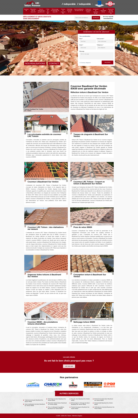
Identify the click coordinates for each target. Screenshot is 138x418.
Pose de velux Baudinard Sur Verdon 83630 (80, 399)
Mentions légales (77, 415)
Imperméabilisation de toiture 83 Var (79, 10)
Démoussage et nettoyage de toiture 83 (55, 11)
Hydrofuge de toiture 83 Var (69, 11)
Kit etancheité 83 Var (103, 11)
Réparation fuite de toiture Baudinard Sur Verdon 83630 (57, 403)
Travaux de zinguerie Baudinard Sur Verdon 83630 (80, 407)
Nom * (81, 38)
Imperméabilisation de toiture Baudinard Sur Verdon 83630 (35, 404)
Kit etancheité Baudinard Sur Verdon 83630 (103, 403)
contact (54, 63)
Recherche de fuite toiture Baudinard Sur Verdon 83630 (103, 399)
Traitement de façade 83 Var (88, 11)
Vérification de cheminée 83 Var (96, 11)
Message (81, 51)
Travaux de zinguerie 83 (63, 11)
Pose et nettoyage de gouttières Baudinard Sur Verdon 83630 (56, 407)
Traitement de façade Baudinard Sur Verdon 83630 (34, 400)
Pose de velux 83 (47, 11)
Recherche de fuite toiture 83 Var (111, 11)
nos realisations (35, 63)
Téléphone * (100, 45)
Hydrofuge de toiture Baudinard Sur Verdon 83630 (57, 399)
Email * (81, 45)
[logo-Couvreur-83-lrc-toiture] (32, 3)
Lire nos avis (69, 366)
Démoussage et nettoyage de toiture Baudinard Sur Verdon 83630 (80, 403)
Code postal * (100, 38)
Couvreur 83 (26, 10)
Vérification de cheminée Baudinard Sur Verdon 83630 (104, 407)
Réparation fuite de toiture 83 (33, 11)
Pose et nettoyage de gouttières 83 (41, 11)
